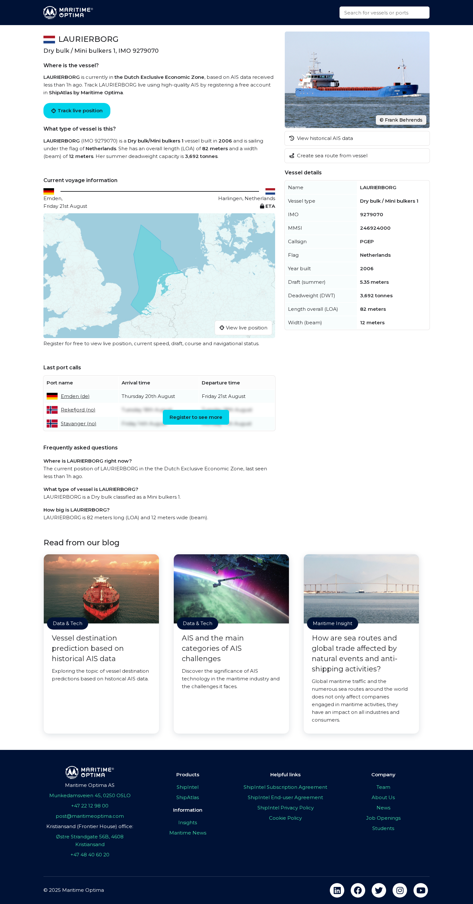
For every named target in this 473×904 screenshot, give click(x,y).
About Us (383, 797)
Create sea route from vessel (331, 155)
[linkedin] (337, 890)
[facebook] (358, 890)
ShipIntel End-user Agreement (285, 797)
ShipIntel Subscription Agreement (285, 787)
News (383, 808)
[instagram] (400, 890)
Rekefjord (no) (78, 410)
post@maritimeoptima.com (90, 816)
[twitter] (379, 890)
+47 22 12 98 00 (89, 806)
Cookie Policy (285, 818)
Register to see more (196, 417)
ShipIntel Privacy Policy (285, 808)
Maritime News (187, 833)
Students (383, 828)
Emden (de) (75, 396)
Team (383, 787)
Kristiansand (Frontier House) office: (89, 826)
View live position (246, 328)
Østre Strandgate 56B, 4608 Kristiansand (90, 840)
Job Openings (383, 818)
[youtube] (420, 890)
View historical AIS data (324, 138)
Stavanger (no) (79, 423)
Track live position (80, 110)
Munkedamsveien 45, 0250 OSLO (90, 795)
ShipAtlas (187, 797)
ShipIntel (188, 787)
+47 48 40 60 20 (89, 855)
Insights (187, 822)
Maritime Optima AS (90, 785)
